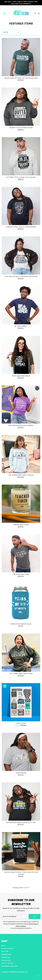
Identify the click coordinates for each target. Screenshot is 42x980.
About (3, 946)
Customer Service (7, 948)
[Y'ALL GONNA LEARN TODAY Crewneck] (21, 454)
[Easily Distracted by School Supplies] (21, 404)
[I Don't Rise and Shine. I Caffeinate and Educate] (21, 255)
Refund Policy (5, 957)
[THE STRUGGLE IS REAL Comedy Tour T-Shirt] (21, 801)
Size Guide (4, 951)
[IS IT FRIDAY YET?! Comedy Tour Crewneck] (21, 156)
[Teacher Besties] (21, 752)
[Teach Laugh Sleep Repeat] (21, 355)
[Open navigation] (6, 13)
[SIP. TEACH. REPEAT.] (21, 305)
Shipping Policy (6, 954)
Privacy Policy (33, 924)
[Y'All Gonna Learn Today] (21, 553)
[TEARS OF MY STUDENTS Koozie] (21, 603)
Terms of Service (21, 926)
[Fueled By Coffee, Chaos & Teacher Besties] (21, 206)
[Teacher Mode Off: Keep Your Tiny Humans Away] (21, 57)
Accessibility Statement (9, 966)
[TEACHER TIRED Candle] (21, 504)
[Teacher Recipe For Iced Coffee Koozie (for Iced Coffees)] (21, 851)
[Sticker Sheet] (21, 702)
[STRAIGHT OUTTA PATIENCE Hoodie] (21, 107)
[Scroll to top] (38, 976)
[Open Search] (35, 13)
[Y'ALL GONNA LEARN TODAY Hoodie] (21, 652)
